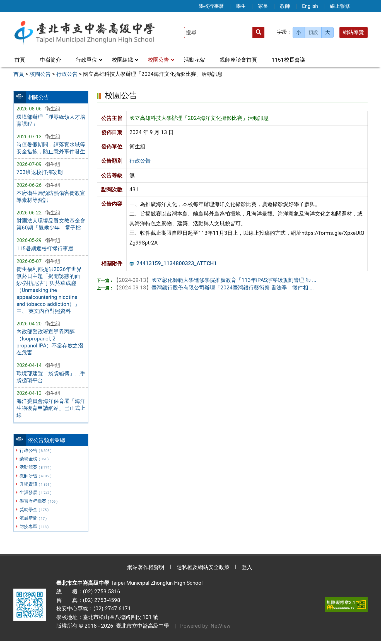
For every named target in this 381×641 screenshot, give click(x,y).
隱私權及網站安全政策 (203, 567)
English (310, 6)
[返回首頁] (84, 32)
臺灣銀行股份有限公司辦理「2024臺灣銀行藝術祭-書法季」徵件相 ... (214, 287)
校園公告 (158, 60)
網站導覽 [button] (353, 32)
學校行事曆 (211, 6)
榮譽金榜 (34, 458)
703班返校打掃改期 (39, 172)
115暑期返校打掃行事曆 (44, 248)
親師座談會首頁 (238, 60)
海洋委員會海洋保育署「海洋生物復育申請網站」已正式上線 (50, 408)
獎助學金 (34, 509)
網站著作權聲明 (145, 567)
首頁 (20, 60)
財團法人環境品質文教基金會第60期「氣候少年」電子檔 (50, 224)
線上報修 (340, 6)
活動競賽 (36, 467)
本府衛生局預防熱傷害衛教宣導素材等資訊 (50, 196)
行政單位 (86, 60)
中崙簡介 (50, 60)
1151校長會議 (288, 60)
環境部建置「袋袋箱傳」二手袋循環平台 (50, 377)
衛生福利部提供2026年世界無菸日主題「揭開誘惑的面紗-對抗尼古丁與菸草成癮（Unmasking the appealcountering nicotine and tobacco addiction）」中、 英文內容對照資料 (49, 290)
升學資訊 (36, 484)
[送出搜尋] (258, 32)
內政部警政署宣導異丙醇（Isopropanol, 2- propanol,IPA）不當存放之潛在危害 (49, 342)
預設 (313, 32)
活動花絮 (194, 60)
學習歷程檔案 (39, 501)
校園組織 (122, 60)
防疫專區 (34, 526)
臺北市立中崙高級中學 (141, 626)
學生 (241, 6)
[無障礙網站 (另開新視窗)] (346, 604)
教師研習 (36, 475)
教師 (285, 6)
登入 (247, 567)
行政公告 (36, 450)
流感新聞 (33, 518)
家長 (263, 6)
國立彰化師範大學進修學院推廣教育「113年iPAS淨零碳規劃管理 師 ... (215, 280)
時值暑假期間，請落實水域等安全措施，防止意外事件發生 (50, 148)
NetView (220, 626)
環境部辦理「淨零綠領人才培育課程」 (50, 120)
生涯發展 (36, 492)
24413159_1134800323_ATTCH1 (176, 263)
